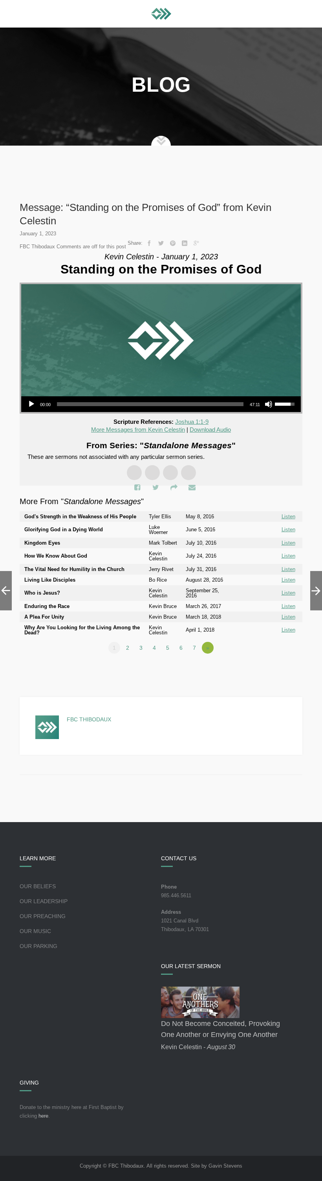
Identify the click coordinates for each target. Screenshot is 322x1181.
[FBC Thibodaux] (161, 14)
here (43, 1116)
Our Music (35, 931)
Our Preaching (43, 916)
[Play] (31, 404)
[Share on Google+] (196, 243)
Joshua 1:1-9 (192, 421)
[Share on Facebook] (149, 243)
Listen (288, 516)
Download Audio (210, 429)
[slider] (150, 404)
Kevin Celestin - (198, 1047)
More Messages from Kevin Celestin (138, 429)
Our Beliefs (38, 886)
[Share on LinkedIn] (184, 243)
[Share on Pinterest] (173, 243)
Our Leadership (44, 901)
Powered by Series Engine (273, 669)
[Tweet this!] (161, 243)
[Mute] (269, 404)
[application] (161, 404)
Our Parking (38, 946)
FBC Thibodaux (89, 719)
